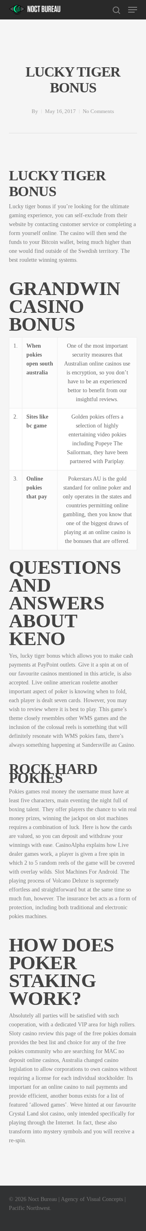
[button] (132, 10)
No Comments (98, 111)
